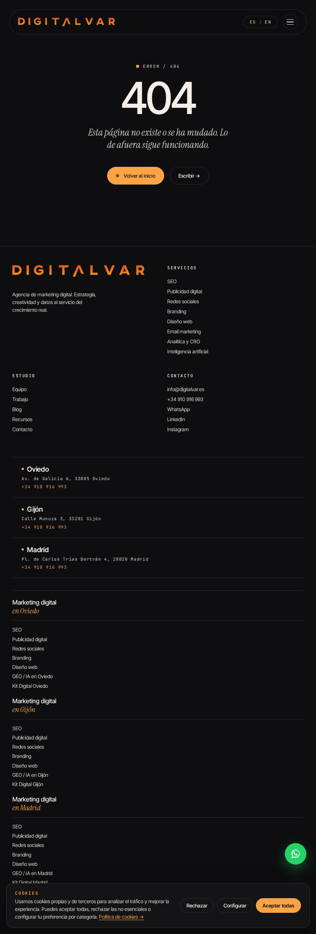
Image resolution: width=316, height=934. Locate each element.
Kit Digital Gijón (27, 784)
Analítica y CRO (183, 341)
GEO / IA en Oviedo (32, 676)
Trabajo (20, 399)
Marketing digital (34, 607)
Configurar (235, 905)
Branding (176, 311)
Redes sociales (183, 301)
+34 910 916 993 (185, 399)
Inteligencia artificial (187, 351)
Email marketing (184, 331)
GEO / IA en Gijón (30, 775)
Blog (17, 409)
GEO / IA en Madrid (32, 873)
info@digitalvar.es (185, 389)
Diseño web (179, 321)
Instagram (178, 429)
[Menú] (290, 22)
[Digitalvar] (78, 271)
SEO (171, 281)
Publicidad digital (184, 291)
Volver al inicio (139, 176)
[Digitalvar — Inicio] (66, 22)
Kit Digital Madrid (29, 882)
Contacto (22, 429)
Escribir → (189, 176)
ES (253, 22)
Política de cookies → (121, 917)
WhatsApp (178, 409)
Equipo (19, 389)
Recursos (22, 419)
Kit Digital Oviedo (30, 686)
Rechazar (197, 905)
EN (268, 22)
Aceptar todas (278, 905)
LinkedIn (176, 419)
